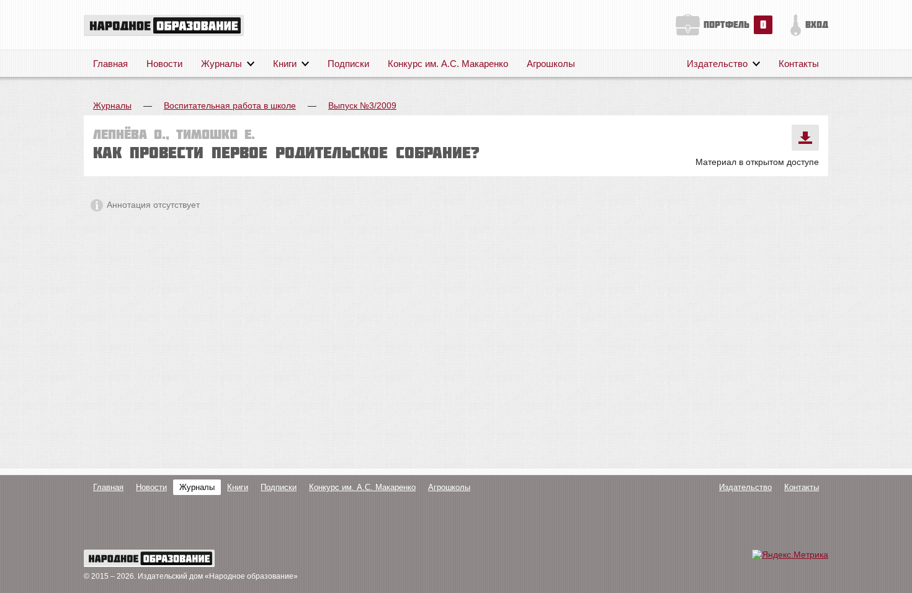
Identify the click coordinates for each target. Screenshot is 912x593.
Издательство (717, 63)
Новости (164, 63)
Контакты (799, 63)
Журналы (221, 63)
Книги (285, 63)
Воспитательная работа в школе (230, 105)
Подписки (348, 63)
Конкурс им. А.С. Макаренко (448, 63)
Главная (110, 63)
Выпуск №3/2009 (362, 105)
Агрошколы (551, 63)
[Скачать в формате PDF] (805, 138)
